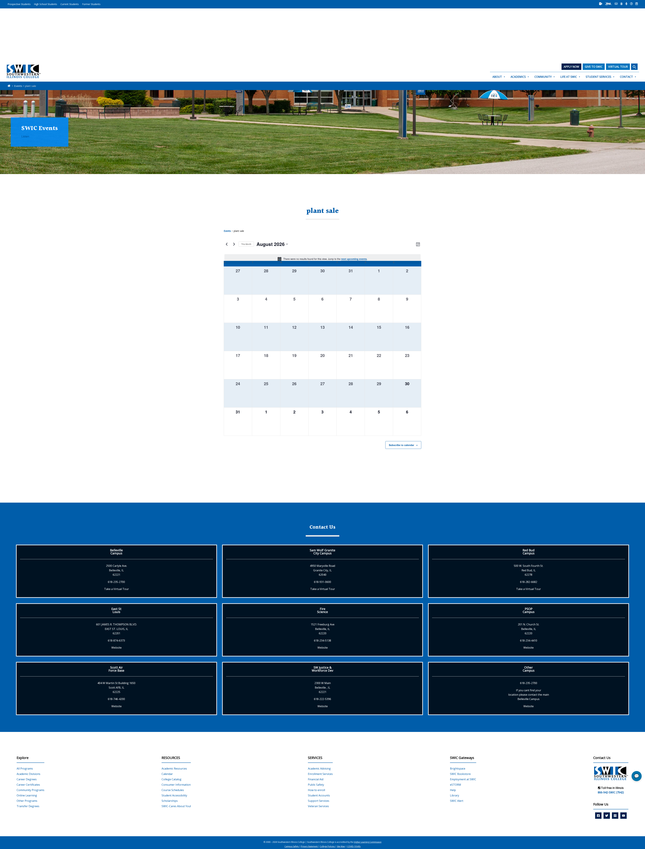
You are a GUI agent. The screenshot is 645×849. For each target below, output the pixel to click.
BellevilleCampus (116, 551)
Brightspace (457, 768)
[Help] (631, 3)
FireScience (322, 610)
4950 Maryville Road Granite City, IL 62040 (322, 570)
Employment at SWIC (463, 779)
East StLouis (116, 610)
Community (543, 77)
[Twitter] (607, 815)
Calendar (167, 774)
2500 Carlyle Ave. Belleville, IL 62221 (116, 570)
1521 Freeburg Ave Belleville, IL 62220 (322, 629)
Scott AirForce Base (116, 668)
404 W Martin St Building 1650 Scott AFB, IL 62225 (116, 687)
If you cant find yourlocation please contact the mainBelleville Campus (528, 694)
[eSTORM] (608, 3)
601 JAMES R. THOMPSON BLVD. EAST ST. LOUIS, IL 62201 (116, 629)
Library (454, 795)
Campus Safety (292, 846)
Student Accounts (319, 795)
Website (116, 647)
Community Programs (30, 790)
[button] (634, 66)
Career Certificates (28, 785)
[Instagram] (615, 815)
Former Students (91, 4)
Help (453, 790)
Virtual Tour (618, 67)
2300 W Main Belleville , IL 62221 (322, 687)
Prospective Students (19, 4)
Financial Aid (315, 779)
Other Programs (27, 801)
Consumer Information (176, 785)
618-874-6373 (116, 640)
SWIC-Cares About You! (176, 806)
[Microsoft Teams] (601, 3)
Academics (518, 77)
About (497, 77)
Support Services (318, 801)
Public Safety (316, 785)
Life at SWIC (568, 77)
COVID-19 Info (354, 846)
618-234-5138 (322, 640)
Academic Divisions (28, 774)
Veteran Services (318, 806)
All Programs (25, 768)
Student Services (598, 77)
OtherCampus (528, 668)
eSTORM (455, 785)
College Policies (327, 846)
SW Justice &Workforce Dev (322, 668)
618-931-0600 (322, 582)
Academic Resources (174, 768)
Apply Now (571, 67)
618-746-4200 (116, 699)
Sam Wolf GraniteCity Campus (322, 551)
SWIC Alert (456, 801)
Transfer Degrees (28, 806)
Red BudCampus (528, 551)
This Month (246, 244)
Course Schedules (173, 790)
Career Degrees (27, 779)
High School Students (45, 4)
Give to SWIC (594, 67)
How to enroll (316, 790)
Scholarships (170, 801)
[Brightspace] (621, 3)
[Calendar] (636, 3)
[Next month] (234, 244)
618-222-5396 (322, 699)
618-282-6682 (528, 582)
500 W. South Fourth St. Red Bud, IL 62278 (528, 570)
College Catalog (171, 779)
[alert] (322, 259)
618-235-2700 (116, 582)
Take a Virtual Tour (116, 589)
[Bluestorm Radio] (626, 3)
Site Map (341, 846)
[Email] (616, 3)
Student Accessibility (174, 795)
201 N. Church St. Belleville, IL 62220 (528, 629)
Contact (626, 77)
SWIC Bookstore (460, 774)
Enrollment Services (320, 774)
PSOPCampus (528, 610)
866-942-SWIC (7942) (611, 792)
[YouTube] (623, 815)
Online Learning (27, 795)
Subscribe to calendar (401, 445)
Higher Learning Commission (367, 842)
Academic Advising (319, 768)
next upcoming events (354, 259)
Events (227, 230)
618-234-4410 (528, 640)
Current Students (69, 4)
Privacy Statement (309, 846)
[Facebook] (598, 815)
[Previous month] (227, 244)
